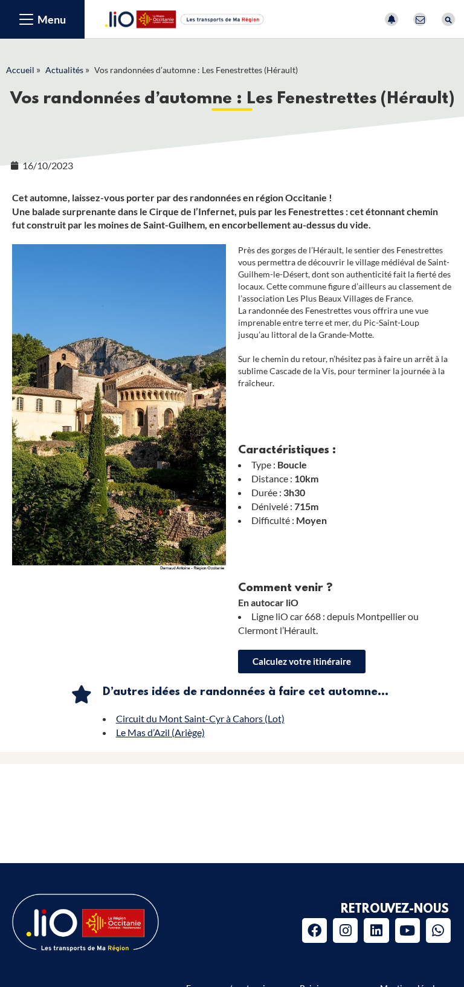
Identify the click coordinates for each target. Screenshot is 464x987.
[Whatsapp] (438, 930)
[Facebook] (314, 930)
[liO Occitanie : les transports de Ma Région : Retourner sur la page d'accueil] (185, 18)
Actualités (64, 70)
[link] (302, 661)
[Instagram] (345, 930)
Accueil (20, 70)
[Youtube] (407, 930)
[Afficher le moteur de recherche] (448, 19)
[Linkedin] (376, 930)
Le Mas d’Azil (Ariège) (160, 732)
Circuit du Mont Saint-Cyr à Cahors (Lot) (200, 718)
